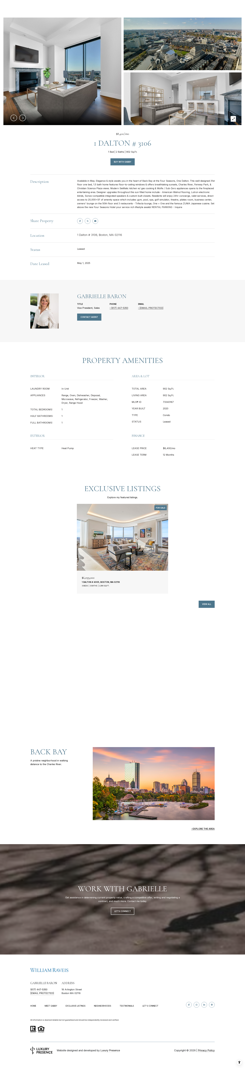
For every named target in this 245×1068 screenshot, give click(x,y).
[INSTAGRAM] (196, 1005)
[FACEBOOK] (189, 1005)
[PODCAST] (212, 1005)
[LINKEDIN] (204, 1005)
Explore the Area (204, 828)
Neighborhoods (102, 1006)
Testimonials (127, 1006)
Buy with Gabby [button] (122, 162)
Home (33, 1006)
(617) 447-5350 (119, 307)
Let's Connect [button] (122, 911)
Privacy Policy (206, 1050)
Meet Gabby (51, 1006)
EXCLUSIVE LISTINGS (75, 1006)
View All (206, 604)
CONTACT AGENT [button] (89, 317)
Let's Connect (150, 1006)
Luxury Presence (110, 1050)
